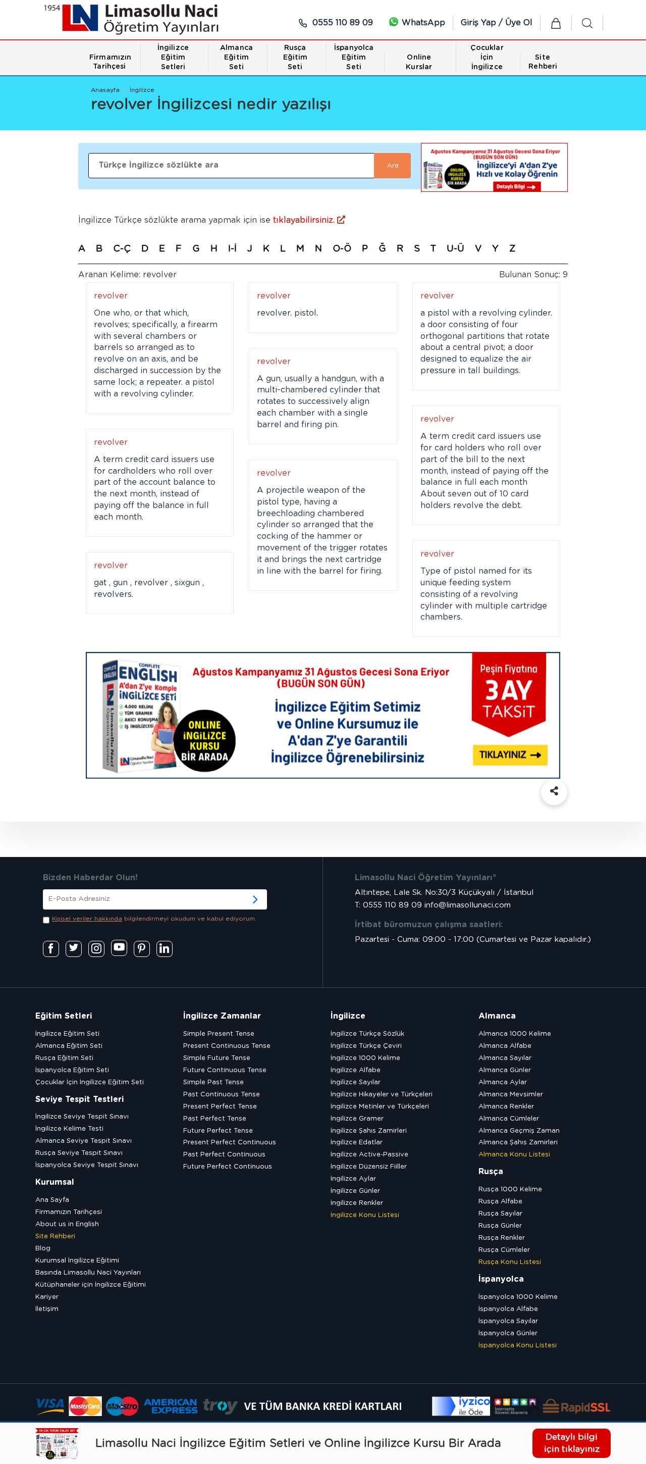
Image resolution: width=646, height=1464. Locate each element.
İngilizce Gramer (357, 1119)
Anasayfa (105, 90)
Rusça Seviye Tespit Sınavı (79, 1153)
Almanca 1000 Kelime (514, 1034)
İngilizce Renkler (357, 1203)
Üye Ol (518, 23)
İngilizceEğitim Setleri (173, 57)
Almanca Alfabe (504, 1046)
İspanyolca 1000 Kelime (518, 1297)
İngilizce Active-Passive (369, 1154)
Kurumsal (54, 1182)
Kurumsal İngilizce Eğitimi (77, 1260)
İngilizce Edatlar (357, 1142)
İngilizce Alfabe (356, 1070)
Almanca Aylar (502, 1082)
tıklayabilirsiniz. (305, 220)
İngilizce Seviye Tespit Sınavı (82, 1117)
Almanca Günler (504, 1070)
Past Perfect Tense (214, 1119)
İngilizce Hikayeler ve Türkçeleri (382, 1094)
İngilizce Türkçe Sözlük (367, 1034)
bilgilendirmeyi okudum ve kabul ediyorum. (154, 919)
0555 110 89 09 (341, 23)
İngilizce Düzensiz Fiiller (369, 1167)
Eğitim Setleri (63, 1016)
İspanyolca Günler (507, 1333)
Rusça (490, 1172)
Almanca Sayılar (504, 1058)
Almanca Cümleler (508, 1119)
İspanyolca (501, 1279)
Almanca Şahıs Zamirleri (518, 1142)
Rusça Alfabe (500, 1201)
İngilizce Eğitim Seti (67, 1034)
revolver (111, 296)
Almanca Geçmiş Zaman (519, 1131)
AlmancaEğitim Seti (236, 57)
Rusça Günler (500, 1226)
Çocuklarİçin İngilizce (487, 57)
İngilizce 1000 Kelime (365, 1058)
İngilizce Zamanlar (222, 1016)
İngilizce (142, 90)
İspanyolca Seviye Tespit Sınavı (86, 1165)
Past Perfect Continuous (224, 1154)
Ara (393, 165)
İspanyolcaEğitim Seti (353, 57)
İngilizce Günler (355, 1191)
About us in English (67, 1224)
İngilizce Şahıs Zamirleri (369, 1131)
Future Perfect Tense (218, 1131)
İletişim (47, 1309)
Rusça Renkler (501, 1238)
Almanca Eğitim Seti (68, 1046)
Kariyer (47, 1297)
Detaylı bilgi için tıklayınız (572, 1443)
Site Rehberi (55, 1236)
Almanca (497, 1016)
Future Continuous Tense (224, 1070)
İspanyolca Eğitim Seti (72, 1070)
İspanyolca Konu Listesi (517, 1345)
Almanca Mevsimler (510, 1094)
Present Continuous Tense (227, 1046)
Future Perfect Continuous (227, 1167)
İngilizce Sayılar (356, 1082)
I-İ (232, 249)
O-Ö (342, 249)
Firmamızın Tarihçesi (68, 1212)
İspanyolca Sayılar (508, 1321)
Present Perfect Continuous (229, 1142)
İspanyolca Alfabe (508, 1309)
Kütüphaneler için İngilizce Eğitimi (90, 1285)
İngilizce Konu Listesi (365, 1215)
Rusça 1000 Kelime (510, 1189)
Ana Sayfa (52, 1200)
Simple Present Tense (218, 1034)
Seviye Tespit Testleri (79, 1099)
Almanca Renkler (506, 1106)
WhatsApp (422, 23)
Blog (42, 1248)
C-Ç (122, 249)
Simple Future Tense (216, 1058)
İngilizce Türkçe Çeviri (366, 1046)
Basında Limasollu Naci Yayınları (88, 1273)
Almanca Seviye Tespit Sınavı (83, 1141)
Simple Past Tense (213, 1082)
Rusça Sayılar (500, 1213)
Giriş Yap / (483, 23)
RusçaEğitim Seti (295, 57)
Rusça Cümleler (504, 1250)
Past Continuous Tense (221, 1094)
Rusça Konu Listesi (509, 1262)
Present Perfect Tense (220, 1106)
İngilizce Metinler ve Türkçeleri (380, 1106)
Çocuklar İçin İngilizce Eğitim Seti (89, 1082)
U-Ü (455, 249)
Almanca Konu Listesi (514, 1154)
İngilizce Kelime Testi (69, 1129)
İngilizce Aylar (353, 1179)
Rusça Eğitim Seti (64, 1058)
